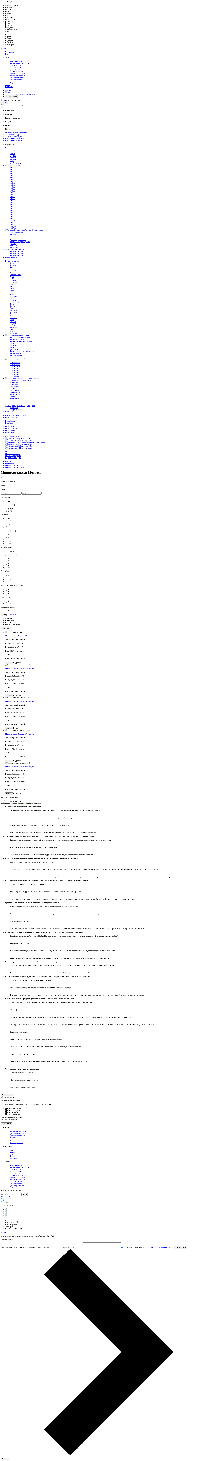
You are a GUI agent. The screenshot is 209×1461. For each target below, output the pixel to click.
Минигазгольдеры (16, 163)
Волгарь (13, 286)
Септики (13, 1137)
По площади (20, 249)
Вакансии (13, 1158)
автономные (14, 398)
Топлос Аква (14, 302)
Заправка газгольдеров (18, 73)
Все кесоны (9, 432)
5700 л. (12, 199)
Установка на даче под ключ (20, 242)
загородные (14, 384)
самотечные (14, 408)
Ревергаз (13, 158)
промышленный (16, 238)
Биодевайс (13, 296)
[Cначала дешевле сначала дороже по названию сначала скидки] (8, 482)
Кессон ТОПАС (11, 427)
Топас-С (13, 271)
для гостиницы (15, 353)
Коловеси (13, 283)
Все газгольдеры (11, 257)
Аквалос (13, 331)
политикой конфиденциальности (161, 1247)
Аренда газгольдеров (17, 75)
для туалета (14, 349)
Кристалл (13, 318)
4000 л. (12, 193)
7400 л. (12, 208)
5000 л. (12, 197)
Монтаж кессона (16, 69)
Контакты (9, 87)
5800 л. (12, 201)
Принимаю (5, 1459)
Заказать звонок (11, 96)
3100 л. (12, 189)
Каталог (4, 102)
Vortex (12, 298)
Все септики (9, 412)
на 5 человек (14, 369)
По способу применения (34, 230)
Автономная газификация (19, 1131)
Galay (12, 288)
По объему (19, 165)
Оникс (12, 320)
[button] (104, 1455)
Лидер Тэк (13, 162)
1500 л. (12, 179)
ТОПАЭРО (14, 300)
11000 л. (13, 220)
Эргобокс (13, 327)
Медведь (13, 150)
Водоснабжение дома (17, 83)
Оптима (12, 154)
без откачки (14, 382)
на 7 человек (14, 372)
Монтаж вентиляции (17, 77)
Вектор (12, 314)
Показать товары (7, 1095)
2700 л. (12, 185)
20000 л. (13, 226)
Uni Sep (12, 306)
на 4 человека (15, 367)
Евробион (13, 265)
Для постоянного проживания (21, 341)
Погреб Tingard (10, 421)
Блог (7, 54)
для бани (13, 347)
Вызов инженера (16, 61)
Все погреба (9, 423)
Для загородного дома (18, 240)
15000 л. (13, 224)
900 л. (12, 171)
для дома (13, 234)
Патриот (13, 160)
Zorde (12, 279)
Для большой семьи (17, 339)
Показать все (6, 628)
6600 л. (12, 205)
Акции (7, 85)
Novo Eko (13, 310)
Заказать (9, 663)
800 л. (12, 169)
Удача (12, 277)
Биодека (13, 324)
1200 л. (12, 175)
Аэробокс (13, 312)
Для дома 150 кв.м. (17, 253)
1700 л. (12, 181)
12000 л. (13, 222)
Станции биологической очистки (22, 380)
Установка (27, 438)
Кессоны (13, 1139)
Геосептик (13, 333)
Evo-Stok (13, 322)
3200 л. (12, 191)
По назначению (24, 335)
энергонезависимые (17, 404)
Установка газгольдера (18, 71)
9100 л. (12, 214)
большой (13, 396)
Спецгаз (13, 152)
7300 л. (12, 206)
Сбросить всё (12, 615)
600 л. (12, 167)
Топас (12, 269)
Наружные (14, 248)
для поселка (14, 357)
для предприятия (16, 355)
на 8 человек (14, 374)
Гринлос (13, 316)
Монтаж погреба (16, 67)
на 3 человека (15, 365)
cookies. (45, 1457)
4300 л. (12, 195)
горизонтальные (16, 394)
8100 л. (12, 212)
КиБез (12, 329)
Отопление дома (16, 65)
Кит (11, 267)
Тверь (12, 284)
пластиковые (14, 386)
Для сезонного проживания (20, 337)
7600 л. (12, 210)
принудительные (16, 410)
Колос (12, 304)
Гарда (12, 290)
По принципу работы (31, 378)
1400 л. (12, 177)
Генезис (12, 308)
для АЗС (13, 244)
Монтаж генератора (17, 79)
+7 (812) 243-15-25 (20, 94)
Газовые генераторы (17, 1135)
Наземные (13, 246)
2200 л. (12, 183)
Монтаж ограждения (17, 81)
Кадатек (13, 156)
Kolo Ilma (13, 292)
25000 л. (13, 228)
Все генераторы (11, 417)
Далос (12, 294)
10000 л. (13, 218)
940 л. (12, 173)
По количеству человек (32, 359)
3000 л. (12, 187)
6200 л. (12, 203)
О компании (9, 52)
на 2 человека (15, 363)
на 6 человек (14, 370)
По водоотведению (28, 406)
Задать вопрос (6, 1123)
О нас (12, 1150)
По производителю (12, 148)
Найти (4, 615)
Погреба (13, 1141)
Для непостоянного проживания (22, 351)
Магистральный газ (17, 1133)
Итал (11, 273)
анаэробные (14, 402)
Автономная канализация (19, 63)
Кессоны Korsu (10, 430)
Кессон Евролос (11, 429)
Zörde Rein (13, 281)
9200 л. (12, 216)
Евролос (13, 263)
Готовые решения (16, 1143)
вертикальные (15, 392)
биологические (15, 390)
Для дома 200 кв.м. (17, 255)
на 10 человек (15, 376)
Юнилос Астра (15, 275)
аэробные (13, 388)
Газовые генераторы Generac (16, 415)
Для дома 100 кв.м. (17, 251)
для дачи (13, 236)
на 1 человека (15, 361)
